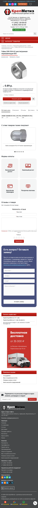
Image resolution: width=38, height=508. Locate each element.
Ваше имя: (19, 212)
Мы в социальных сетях (8, 453)
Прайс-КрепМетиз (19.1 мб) (11, 318)
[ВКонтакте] (2, 483)
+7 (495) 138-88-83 (7, 1)
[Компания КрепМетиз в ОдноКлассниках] (7, 4)
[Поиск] (35, 33)
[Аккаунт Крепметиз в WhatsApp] (7, 477)
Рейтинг (19, 234)
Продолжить (19, 241)
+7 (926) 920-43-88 (6, 472)
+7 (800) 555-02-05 (6, 465)
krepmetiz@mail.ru (21, 1)
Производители (6, 449)
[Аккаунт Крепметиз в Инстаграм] (12, 4)
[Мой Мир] (7, 483)
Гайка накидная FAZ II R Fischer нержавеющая (18, 145)
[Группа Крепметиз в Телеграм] (15, 4)
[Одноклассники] (5, 483)
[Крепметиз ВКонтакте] (10, 4)
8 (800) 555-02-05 (30, 1)
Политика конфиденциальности (9, 418)
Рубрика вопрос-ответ (8, 455)
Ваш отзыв (19, 216)
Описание (15, 110)
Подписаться (32, 399)
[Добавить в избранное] (30, 4)
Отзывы (23, 110)
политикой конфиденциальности (15, 265)
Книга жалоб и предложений (9, 458)
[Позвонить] (35, 503)
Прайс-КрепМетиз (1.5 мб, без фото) (14, 320)
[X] (10, 483)
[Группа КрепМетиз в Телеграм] (10, 477)
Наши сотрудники (6, 451)
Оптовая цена (5, 110)
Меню (7, 38)
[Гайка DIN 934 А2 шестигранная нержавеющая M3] (19, 70)
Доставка (31, 110)
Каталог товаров (12, 41)
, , (19, 19)
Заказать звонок (20, 30)
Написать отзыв (15, 57)
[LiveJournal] (12, 483)
